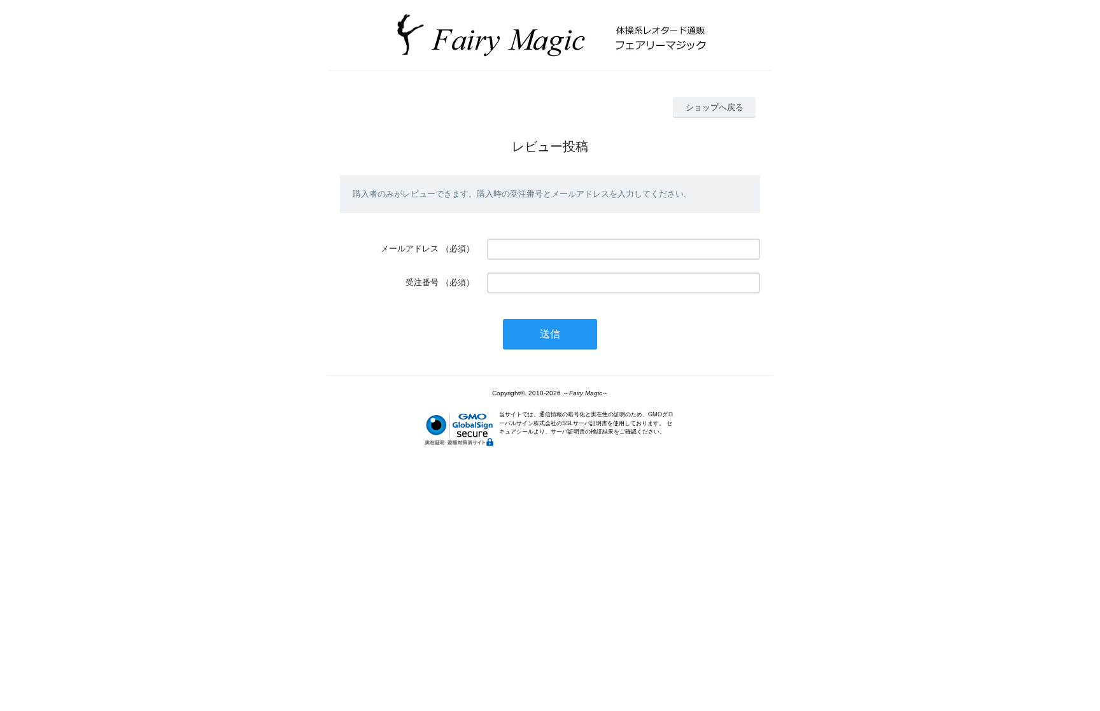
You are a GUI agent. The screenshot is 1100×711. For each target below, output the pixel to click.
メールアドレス (410, 248)
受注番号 (422, 282)
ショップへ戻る (715, 107)
